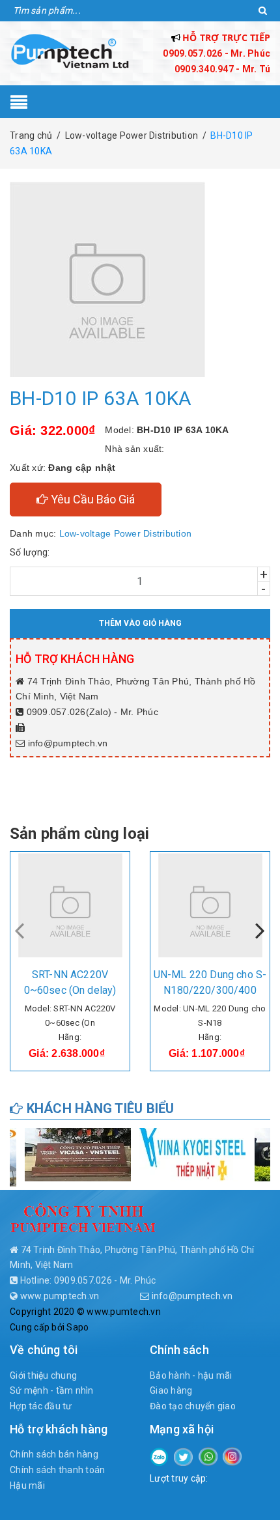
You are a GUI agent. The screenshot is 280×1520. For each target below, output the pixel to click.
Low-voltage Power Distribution (125, 533)
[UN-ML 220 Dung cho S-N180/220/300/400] (210, 905)
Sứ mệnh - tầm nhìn (52, 1390)
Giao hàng (171, 1390)
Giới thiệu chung (43, 1375)
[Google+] (208, 1455)
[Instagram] (232, 1455)
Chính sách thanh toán (57, 1470)
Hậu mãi (27, 1485)
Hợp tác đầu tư (41, 1406)
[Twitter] (183, 1456)
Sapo (77, 1327)
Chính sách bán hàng (54, 1454)
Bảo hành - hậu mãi (191, 1375)
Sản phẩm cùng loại (79, 833)
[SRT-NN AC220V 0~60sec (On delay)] (70, 905)
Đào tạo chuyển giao (193, 1406)
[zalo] (159, 1455)
